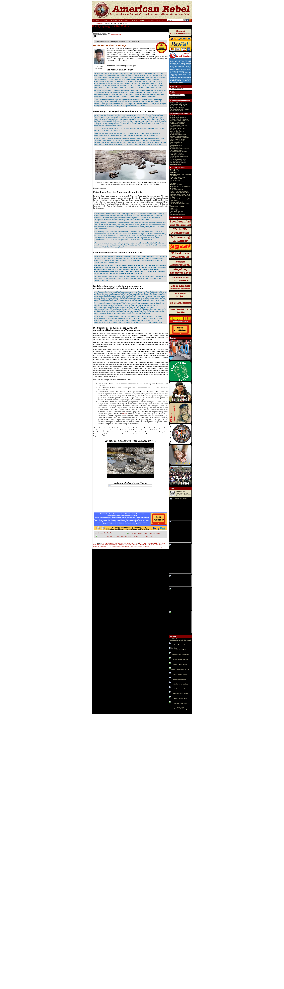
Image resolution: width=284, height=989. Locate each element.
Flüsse (124, 414)
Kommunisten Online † (177, 207)
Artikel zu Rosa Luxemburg (180, 655)
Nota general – (139, 20)
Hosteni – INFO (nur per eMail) (179, 193)
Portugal (135, 544)
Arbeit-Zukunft (174, 171)
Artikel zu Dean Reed (180, 703)
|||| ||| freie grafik (180, 640)
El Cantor (173, 188)
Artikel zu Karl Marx (180, 650)
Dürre (144, 543)
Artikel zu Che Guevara (180, 679)
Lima (115, 544)
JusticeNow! (174, 200)
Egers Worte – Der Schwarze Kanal (180, 186)
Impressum (180, 707)
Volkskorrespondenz (144, 546)
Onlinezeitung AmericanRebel (142, 10)
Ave (132, 543)
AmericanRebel (116, 543)
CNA (140, 543)
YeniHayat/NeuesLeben (177, 214)
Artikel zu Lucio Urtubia (180, 698)
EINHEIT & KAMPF (175, 185)
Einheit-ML (173, 183)
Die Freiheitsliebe (175, 180)
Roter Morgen (143, 544)
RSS (190, 20)
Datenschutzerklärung (180, 709)
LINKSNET (173, 208)
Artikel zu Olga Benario (180, 674)
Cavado (136, 543)
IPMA (159, 543)
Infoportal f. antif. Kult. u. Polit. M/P (180, 196)
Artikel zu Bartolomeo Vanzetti (180, 669)
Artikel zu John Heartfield (180, 684)
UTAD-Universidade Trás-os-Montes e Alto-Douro (122, 546)
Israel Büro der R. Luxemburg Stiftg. (181, 199)
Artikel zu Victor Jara (180, 689)
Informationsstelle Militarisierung (180, 194)
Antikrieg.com (174, 169)
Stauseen (96, 546)
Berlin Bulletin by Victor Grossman (180, 174)
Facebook (187, 20)
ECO (155, 543)
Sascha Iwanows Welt (176, 211)
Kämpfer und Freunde (176, 202)
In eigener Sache (100, 20)
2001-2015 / (174, 97)
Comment (164, 548)
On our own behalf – (121, 20)
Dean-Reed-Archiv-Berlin (177, 177)
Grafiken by (173, 638)
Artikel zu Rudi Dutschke (180, 694)
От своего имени (155, 20)
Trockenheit (103, 546)
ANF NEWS (173, 172)
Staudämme (158, 544)
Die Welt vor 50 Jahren (177, 182)
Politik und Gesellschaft (125, 544)
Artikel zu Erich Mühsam (180, 659)
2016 (179, 97)
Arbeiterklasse (125, 543)
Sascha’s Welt (174, 213)
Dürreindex (150, 543)
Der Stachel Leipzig (176, 179)
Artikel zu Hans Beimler (180, 664)
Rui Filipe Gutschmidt (114, 35)
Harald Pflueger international (179, 191)
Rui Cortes (151, 544)
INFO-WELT (173, 197)
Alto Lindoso (107, 543)
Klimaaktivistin (109, 544)
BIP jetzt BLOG (174, 175)
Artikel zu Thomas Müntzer (180, 645)
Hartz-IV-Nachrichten (176, 189)
